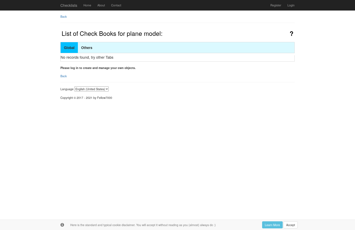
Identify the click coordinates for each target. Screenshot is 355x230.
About (101, 5)
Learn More (272, 225)
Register (275, 5)
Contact (116, 5)
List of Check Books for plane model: (112, 33)
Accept (290, 225)
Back (63, 16)
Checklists (68, 5)
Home (87, 5)
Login (291, 5)
